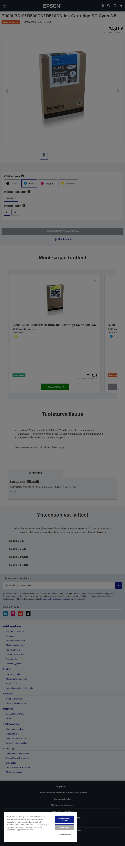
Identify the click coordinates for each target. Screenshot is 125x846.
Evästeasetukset (64, 834)
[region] (40, 827)
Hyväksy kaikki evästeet (64, 819)
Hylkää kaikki (64, 827)
